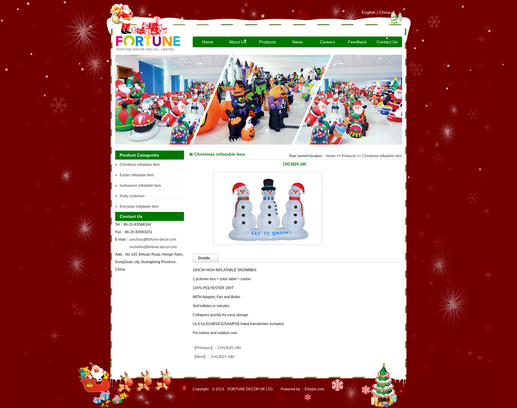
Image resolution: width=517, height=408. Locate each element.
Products (349, 156)
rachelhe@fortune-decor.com (153, 247)
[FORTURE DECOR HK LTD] (148, 50)
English (368, 12)
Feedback (357, 42)
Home (207, 42)
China (384, 12)
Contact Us (387, 42)
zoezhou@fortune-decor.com (152, 239)
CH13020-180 (229, 348)
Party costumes (132, 196)
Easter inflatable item (137, 175)
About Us (237, 42)
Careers (327, 42)
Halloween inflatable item (140, 185)
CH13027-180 (222, 357)
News (297, 42)
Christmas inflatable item (140, 165)
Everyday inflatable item (139, 206)
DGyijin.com (314, 389)
